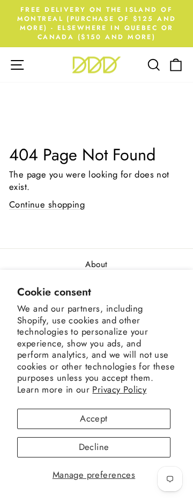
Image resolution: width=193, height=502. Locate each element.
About (96, 264)
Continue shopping (47, 204)
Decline (94, 446)
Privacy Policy (119, 389)
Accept (93, 418)
